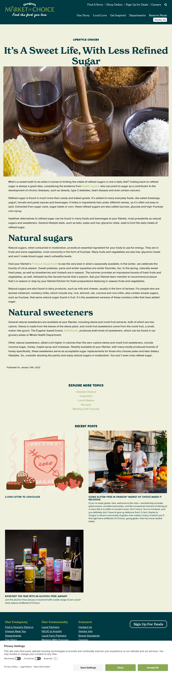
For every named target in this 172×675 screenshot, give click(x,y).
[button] (164, 5)
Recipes (86, 405)
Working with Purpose (86, 409)
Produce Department (45, 264)
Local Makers (86, 400)
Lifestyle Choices (86, 392)
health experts (91, 186)
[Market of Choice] (30, 4)
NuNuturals (71, 330)
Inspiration (86, 396)
